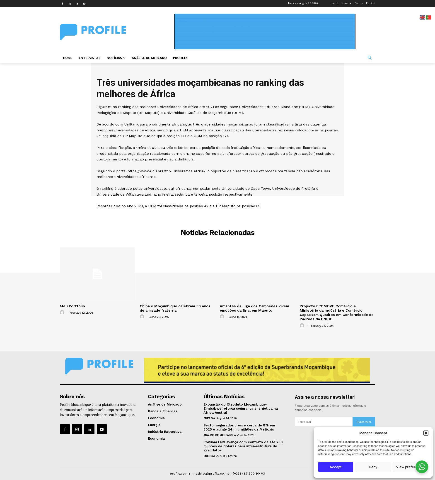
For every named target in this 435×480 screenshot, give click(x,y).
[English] (423, 17)
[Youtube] (84, 3)
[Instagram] (69, 3)
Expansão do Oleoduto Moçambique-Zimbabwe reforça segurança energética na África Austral (240, 408)
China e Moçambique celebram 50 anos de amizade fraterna (175, 308)
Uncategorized (217, 215)
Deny (373, 467)
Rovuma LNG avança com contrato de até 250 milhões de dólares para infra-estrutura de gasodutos (243, 446)
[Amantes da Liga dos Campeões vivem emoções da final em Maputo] (257, 273)
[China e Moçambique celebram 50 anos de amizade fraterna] (177, 273)
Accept (336, 467)
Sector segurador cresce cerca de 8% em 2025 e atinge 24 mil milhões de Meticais (239, 427)
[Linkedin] (76, 3)
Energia (209, 418)
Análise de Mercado (218, 435)
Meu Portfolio (72, 306)
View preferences (410, 467)
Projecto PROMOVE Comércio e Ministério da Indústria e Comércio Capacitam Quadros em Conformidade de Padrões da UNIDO (337, 312)
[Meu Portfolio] (97, 273)
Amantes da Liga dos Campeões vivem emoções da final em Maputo (254, 308)
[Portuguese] (429, 17)
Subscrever (364, 421)
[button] (426, 433)
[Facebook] (62, 3)
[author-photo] (63, 312)
